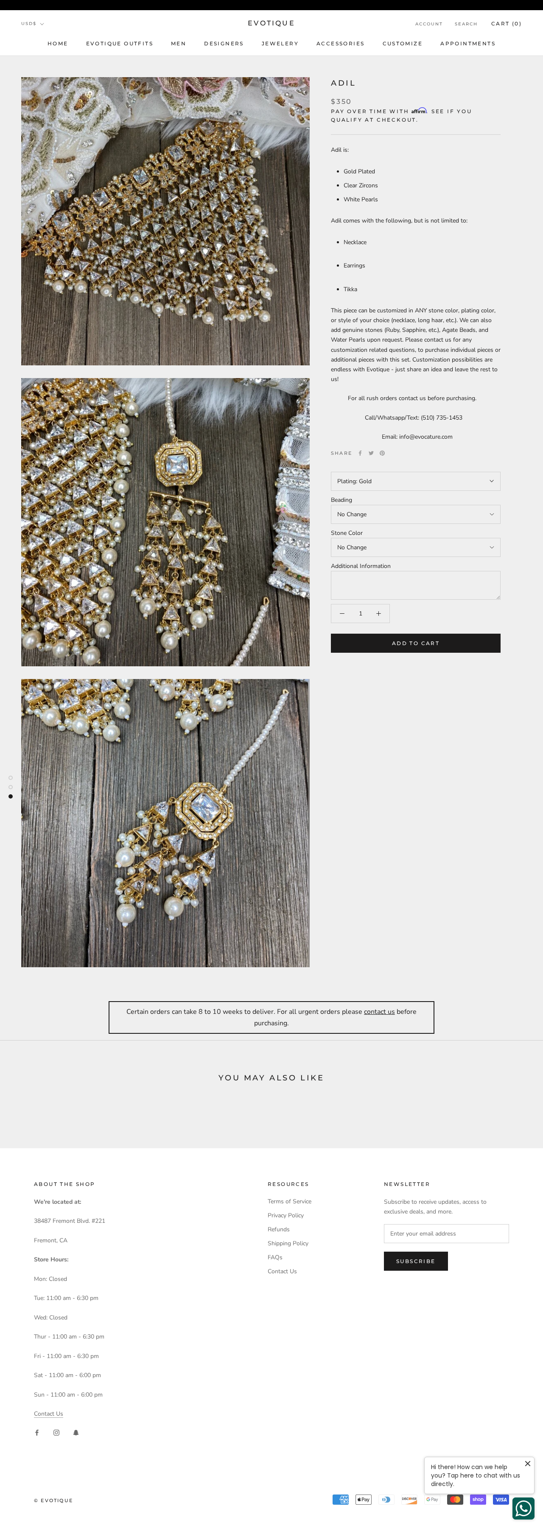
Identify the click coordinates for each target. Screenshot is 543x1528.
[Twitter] (371, 453)
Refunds (279, 1229)
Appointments (467, 43)
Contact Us (48, 1414)
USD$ (28, 23)
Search (466, 24)
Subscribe (416, 1261)
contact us (379, 1011)
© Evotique (53, 1500)
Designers (224, 43)
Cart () (506, 23)
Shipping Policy (288, 1243)
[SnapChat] (76, 1432)
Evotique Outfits (119, 43)
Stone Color (347, 533)
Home (58, 43)
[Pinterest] (382, 453)
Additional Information (361, 566)
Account (429, 24)
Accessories (340, 43)
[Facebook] (360, 453)
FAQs (275, 1257)
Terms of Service (289, 1201)
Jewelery (280, 43)
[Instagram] (56, 1432)
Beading (341, 500)
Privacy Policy (286, 1215)
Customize (403, 43)
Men (178, 43)
